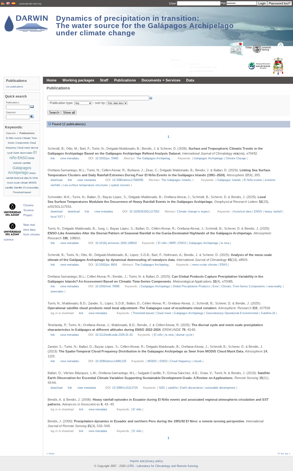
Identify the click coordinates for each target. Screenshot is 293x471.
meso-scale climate (204, 264)
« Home (50, 453)
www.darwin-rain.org (30, 3)
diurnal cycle (184, 334)
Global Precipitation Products (191, 286)
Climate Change (236, 158)
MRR (172, 243)
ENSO (258, 211)
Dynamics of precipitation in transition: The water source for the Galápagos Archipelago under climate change (145, 25)
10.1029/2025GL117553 (144, 211)
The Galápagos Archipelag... (155, 158)
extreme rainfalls (22, 163)
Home (52, 80)
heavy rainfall (273, 211)
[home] (26, 23)
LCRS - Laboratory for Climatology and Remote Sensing (162, 466)
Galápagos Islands (229, 180)
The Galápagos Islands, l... (179, 180)
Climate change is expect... (195, 211)
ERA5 (223, 264)
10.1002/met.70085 (107, 286)
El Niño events (253, 180)
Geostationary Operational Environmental (232, 313)
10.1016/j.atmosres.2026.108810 (116, 243)
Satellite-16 (268, 313)
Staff (104, 80)
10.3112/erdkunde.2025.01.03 (114, 334)
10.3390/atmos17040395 (127, 180)
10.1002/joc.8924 (106, 264)
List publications (14, 86)
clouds (197, 361)
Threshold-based (143, 313)
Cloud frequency (180, 361)
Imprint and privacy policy (146, 461)
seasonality (274, 286)
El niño (162, 243)
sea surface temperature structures (85, 185)
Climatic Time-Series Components (243, 286)
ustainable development (220, 387)
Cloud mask (164, 313)
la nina (225, 243)
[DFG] (196, 56)
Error (216, 286)
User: (173, 3)
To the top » (284, 453)
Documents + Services (161, 80)
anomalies (57, 291)
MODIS (152, 361)
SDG (162, 387)
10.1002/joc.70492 (107, 158)
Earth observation (191, 387)
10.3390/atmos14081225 (110, 361)
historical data (242, 211)
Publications (125, 80)
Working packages (78, 80)
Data (190, 80)
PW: (224, 3)
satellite (173, 387)
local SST (57, 216)
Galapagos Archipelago (208, 158)
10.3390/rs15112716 (125, 387)
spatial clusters (120, 185)
